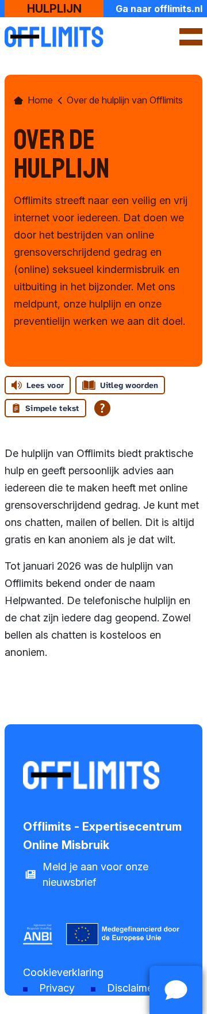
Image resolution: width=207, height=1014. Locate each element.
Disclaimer (131, 988)
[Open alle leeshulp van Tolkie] (102, 408)
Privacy (57, 988)
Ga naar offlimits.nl (159, 8)
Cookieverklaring (63, 972)
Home (40, 100)
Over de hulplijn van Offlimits (125, 100)
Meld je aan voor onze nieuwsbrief (95, 874)
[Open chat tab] (176, 990)
